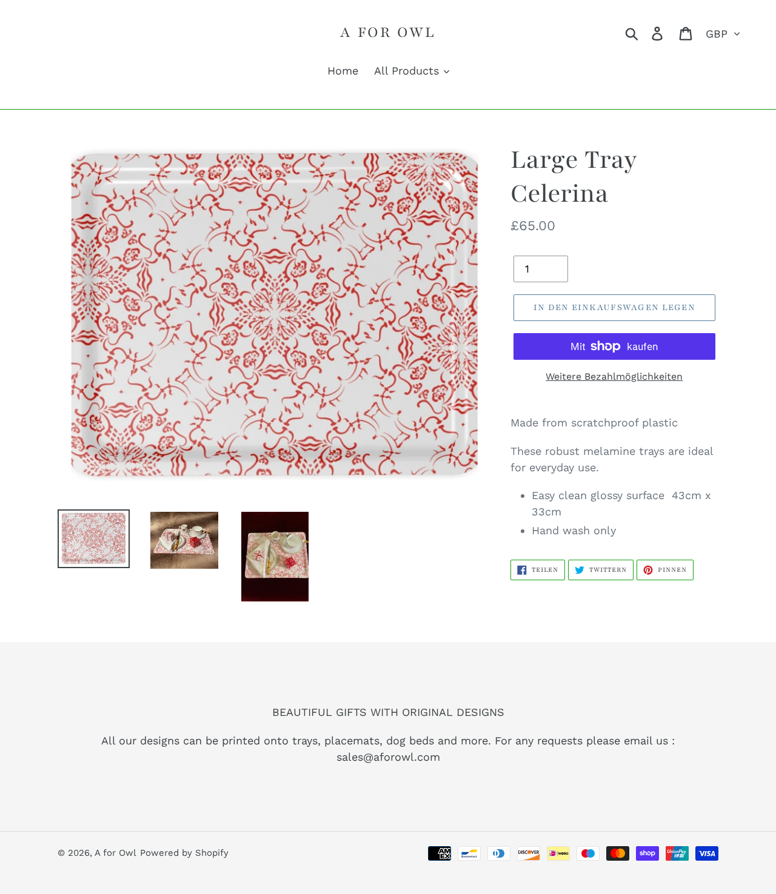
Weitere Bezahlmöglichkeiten (614, 376)
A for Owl (387, 32)
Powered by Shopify (184, 852)
